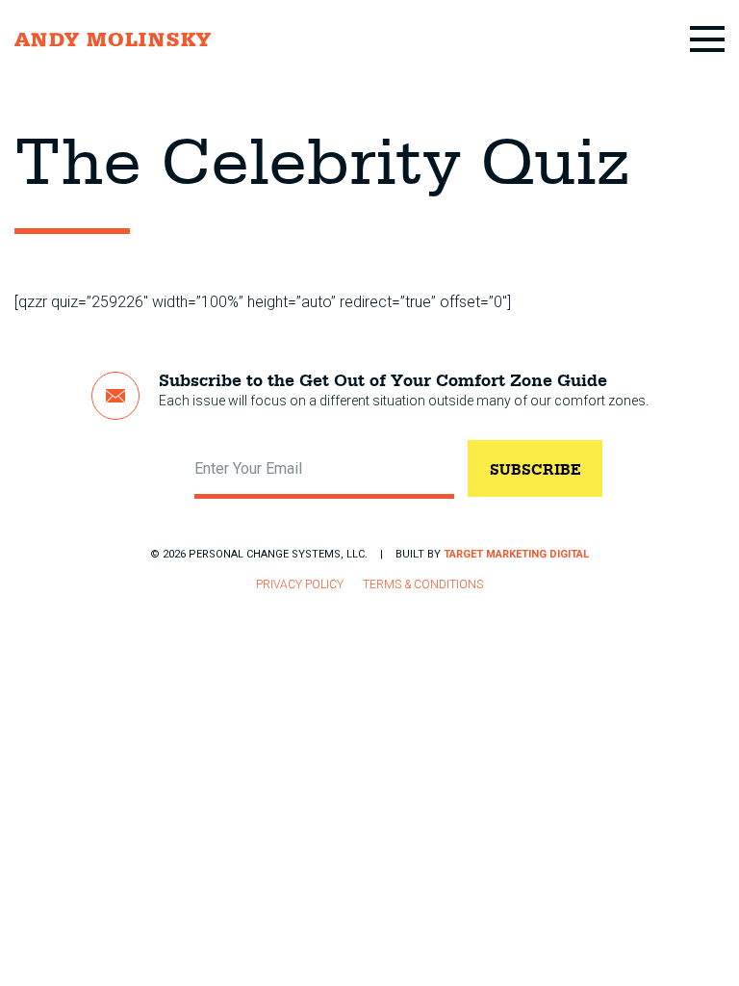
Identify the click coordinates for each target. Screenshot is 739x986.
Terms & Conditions (423, 584)
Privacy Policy (300, 584)
